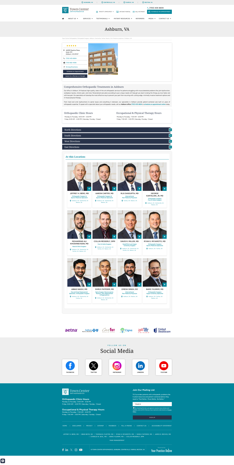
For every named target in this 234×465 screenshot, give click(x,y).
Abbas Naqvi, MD (79, 289)
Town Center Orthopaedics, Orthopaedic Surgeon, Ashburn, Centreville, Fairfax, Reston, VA (87, 38)
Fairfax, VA (130, 2)
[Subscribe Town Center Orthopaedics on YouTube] (80, 449)
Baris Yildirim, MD (154, 289)
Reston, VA (148, 2)
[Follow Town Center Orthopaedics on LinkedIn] (66, 449)
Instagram (117, 372)
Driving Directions (72, 67)
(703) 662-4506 (71, 63)
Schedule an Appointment (161, 12)
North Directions (72, 129)
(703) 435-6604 (156, 8)
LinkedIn (140, 372)
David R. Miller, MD (129, 241)
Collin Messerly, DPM (104, 241)
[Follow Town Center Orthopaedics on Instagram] (76, 449)
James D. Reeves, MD (163, 434)
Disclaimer (76, 426)
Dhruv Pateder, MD (104, 289)
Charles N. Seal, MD (99, 436)
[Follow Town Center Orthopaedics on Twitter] (71, 449)
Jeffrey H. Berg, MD (79, 193)
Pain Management (117, 440)
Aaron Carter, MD (104, 193)
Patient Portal (125, 12)
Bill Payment (140, 12)
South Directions (72, 135)
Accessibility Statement (162, 426)
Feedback (112, 426)
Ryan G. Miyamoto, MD (155, 241)
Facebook (70, 372)
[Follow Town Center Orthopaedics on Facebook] (63, 449)
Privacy (89, 426)
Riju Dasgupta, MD (130, 193)
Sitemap (100, 426)
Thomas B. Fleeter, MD (104, 434)
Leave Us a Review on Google (75, 76)
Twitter (94, 372)
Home (63, 18)
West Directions (72, 141)
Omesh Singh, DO (129, 289)
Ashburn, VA (88, 2)
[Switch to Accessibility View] (2, 461)
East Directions (71, 147)
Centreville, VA (109, 2)
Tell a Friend (126, 426)
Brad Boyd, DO (87, 434)
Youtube (164, 372)
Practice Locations (118, 38)
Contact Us (141, 426)
